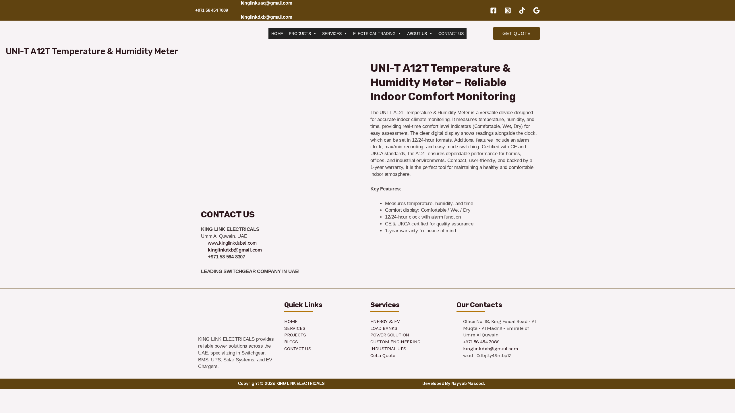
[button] (516, 33)
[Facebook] (493, 10)
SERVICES (331, 33)
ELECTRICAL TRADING (374, 33)
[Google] (536, 10)
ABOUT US (417, 33)
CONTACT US (451, 33)
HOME (277, 33)
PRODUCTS (300, 33)
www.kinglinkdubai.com (232, 243)
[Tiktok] (522, 10)
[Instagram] (507, 10)
